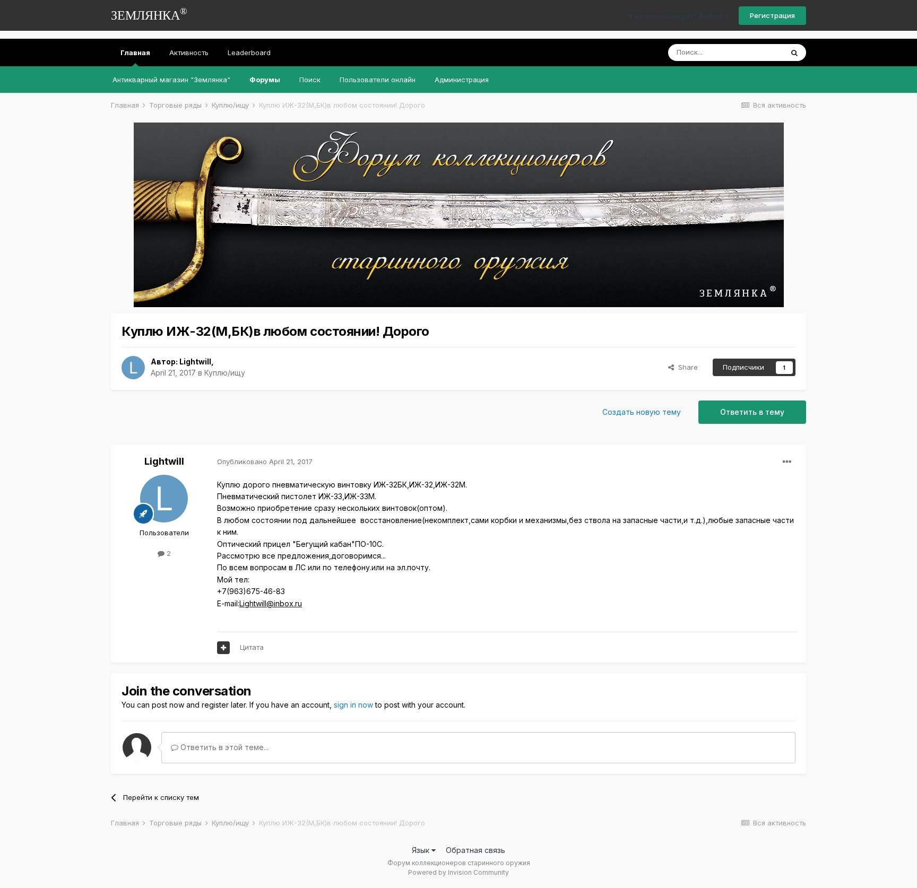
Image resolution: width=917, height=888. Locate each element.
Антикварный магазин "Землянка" (171, 79)
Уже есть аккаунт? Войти (676, 16)
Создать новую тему (641, 411)
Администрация (462, 79)
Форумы (264, 79)
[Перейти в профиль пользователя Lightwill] (133, 367)
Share (686, 367)
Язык (421, 850)
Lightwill (195, 361)
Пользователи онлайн (378, 79)
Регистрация (772, 15)
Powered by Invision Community (458, 872)
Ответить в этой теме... (223, 747)
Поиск (310, 79)
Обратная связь (475, 850)
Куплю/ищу (224, 372)
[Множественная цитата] (223, 647)
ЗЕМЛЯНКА (149, 14)
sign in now (353, 704)
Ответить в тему (752, 411)
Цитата (252, 647)
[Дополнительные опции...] (787, 462)
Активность (189, 52)
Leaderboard (249, 52)
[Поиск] (794, 52)
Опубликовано (265, 461)
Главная (135, 52)
